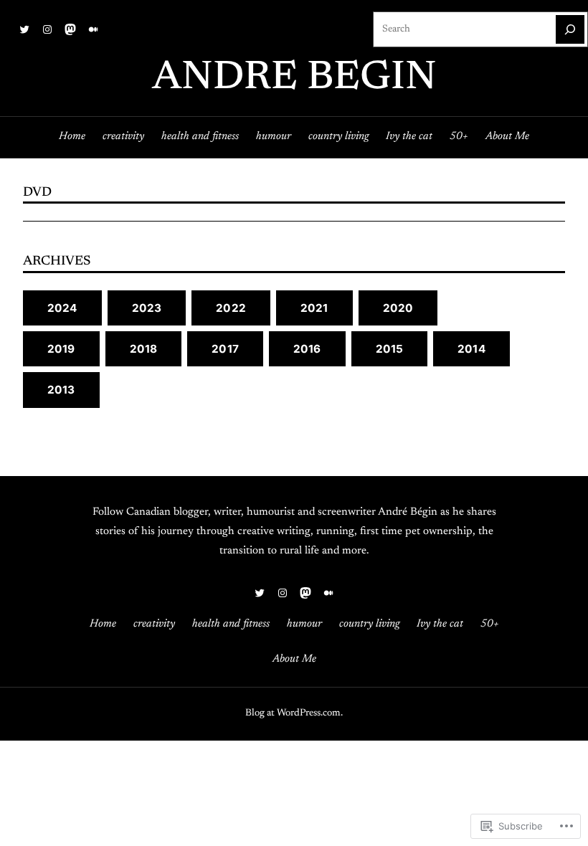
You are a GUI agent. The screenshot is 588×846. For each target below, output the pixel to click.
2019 (61, 349)
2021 (314, 308)
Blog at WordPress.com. (294, 713)
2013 (61, 389)
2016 (307, 349)
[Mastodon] (70, 29)
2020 (398, 308)
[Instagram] (47, 29)
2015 (390, 349)
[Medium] (93, 29)
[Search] (570, 29)
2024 (62, 308)
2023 (147, 308)
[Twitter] (24, 29)
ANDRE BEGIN (294, 79)
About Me (507, 136)
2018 (144, 349)
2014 (471, 349)
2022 (231, 308)
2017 (225, 349)
